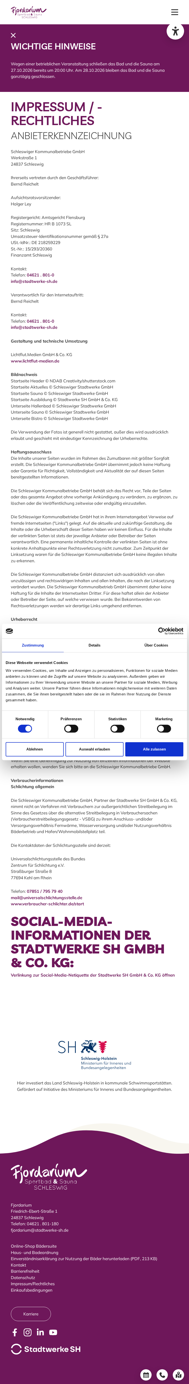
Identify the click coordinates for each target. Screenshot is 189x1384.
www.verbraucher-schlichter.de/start (47, 903)
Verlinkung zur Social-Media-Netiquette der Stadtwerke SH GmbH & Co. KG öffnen (93, 975)
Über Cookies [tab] (156, 645)
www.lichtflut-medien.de (35, 360)
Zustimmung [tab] (33, 645)
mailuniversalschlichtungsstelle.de (46, 897)
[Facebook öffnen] (14, 1332)
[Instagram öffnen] (27, 1332)
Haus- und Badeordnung (34, 1252)
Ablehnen (34, 749)
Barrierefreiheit (25, 1271)
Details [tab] (95, 645)
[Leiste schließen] (13, 35)
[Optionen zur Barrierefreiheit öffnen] (175, 31)
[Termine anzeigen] (146, 1375)
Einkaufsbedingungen (31, 1290)
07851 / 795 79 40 (45, 891)
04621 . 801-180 (43, 1223)
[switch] (71, 729)
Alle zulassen (154, 749)
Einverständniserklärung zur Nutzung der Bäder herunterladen (70, 1258)
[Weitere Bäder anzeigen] (178, 1375)
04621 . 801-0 (40, 274)
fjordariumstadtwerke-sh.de (39, 1230)
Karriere (30, 1313)
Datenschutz (23, 1277)
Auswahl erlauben (94, 749)
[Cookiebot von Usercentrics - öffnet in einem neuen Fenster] (161, 631)
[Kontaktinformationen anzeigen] (162, 1375)
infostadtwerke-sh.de (34, 281)
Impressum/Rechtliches (33, 1283)
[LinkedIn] (40, 1332)
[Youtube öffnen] (53, 1332)
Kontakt (18, 1265)
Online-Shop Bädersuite (34, 1246)
